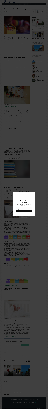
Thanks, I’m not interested (24, 217)
